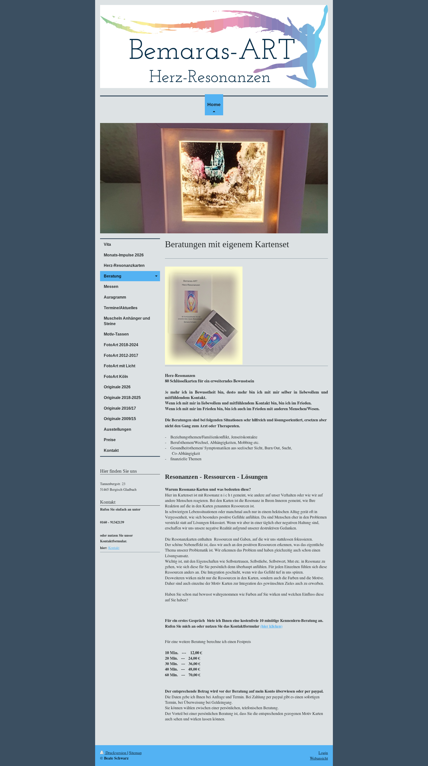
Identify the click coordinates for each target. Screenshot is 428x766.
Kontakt (113, 547)
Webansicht (319, 758)
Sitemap (135, 752)
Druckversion (116, 752)
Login (323, 752)
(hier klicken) (271, 626)
